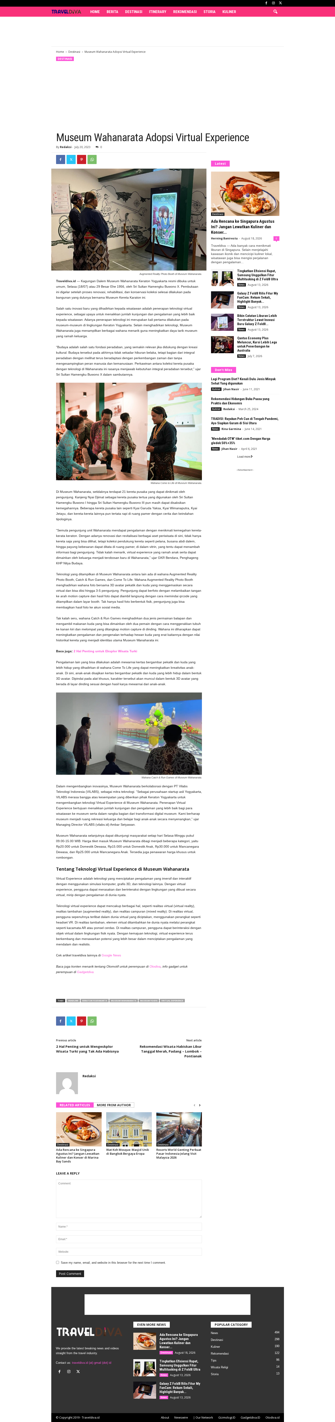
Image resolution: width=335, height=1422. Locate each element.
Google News (111, 955)
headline (73, 1000)
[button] (275, 12)
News (241, 284)
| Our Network (203, 1417)
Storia (210, 11)
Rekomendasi (185, 11)
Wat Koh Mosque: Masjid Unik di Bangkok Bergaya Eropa (127, 1152)
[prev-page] (194, 1105)
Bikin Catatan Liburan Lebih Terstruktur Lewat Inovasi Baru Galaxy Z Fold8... (257, 320)
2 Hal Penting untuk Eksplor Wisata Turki (105, 651)
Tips (213, 1360)
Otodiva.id (272, 1417)
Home (95, 11)
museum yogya (148, 1000)
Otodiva (155, 966)
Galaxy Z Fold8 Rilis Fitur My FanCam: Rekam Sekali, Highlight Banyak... (257, 297)
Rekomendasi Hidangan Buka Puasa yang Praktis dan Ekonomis (240, 401)
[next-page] (200, 1105)
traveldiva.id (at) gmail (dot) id (91, 1362)
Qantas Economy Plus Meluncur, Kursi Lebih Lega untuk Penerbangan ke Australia (257, 344)
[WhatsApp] (92, 159)
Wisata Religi (219, 1367)
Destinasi (133, 11)
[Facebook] (266, 3)
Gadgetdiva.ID (250, 1417)
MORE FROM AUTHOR (114, 1105)
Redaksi (66, 147)
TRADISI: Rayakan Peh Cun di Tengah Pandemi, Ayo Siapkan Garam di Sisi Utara (244, 421)
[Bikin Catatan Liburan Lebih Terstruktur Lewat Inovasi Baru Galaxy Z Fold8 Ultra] (222, 322)
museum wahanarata (123, 1000)
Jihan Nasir (231, 389)
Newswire (181, 1417)
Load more (244, 456)
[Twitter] (71, 159)
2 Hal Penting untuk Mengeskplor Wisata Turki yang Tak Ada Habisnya (87, 1048)
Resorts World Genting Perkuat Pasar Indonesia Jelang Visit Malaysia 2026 (178, 1153)
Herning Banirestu (224, 238)
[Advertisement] (167, 31)
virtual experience (172, 1000)
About (165, 1417)
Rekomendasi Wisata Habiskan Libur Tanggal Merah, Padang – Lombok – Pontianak (171, 1051)
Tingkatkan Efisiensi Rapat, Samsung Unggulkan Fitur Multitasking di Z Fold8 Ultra (257, 275)
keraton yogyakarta (94, 1000)
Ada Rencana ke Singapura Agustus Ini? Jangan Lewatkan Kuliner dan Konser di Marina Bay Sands (77, 1155)
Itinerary (157, 11)
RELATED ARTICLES (75, 1105)
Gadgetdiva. (85, 972)
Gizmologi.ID (226, 1417)
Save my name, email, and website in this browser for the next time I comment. (113, 1262)
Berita (112, 11)
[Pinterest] (81, 159)
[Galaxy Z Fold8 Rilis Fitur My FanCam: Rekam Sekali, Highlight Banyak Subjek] (222, 299)
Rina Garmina (231, 429)
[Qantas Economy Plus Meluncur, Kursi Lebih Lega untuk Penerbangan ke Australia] (222, 344)
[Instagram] (273, 3)
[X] (280, 3)
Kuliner (229, 11)
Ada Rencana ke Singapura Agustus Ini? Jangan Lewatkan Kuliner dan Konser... (242, 227)
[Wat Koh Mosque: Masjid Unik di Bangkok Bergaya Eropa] (129, 1129)
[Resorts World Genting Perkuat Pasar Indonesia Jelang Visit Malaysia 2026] (179, 1129)
